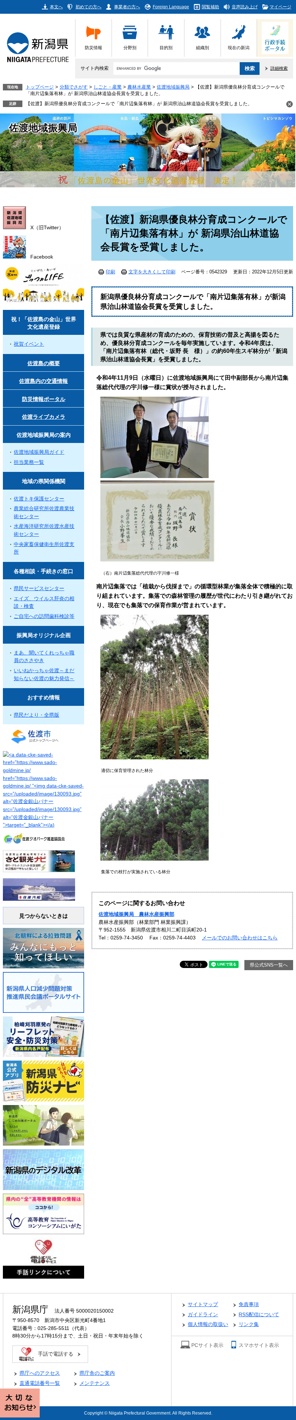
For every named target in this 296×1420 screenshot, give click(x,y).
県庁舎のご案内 (97, 1373)
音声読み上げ (245, 6)
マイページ (280, 6)
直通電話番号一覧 (39, 1383)
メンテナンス (94, 1383)
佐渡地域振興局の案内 (44, 435)
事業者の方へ (127, 6)
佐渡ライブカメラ (43, 417)
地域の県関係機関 (43, 481)
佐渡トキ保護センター (39, 499)
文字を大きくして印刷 (152, 271)
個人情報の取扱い (208, 1324)
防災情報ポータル (43, 399)
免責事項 (249, 1304)
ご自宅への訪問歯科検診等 (44, 616)
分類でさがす (74, 87)
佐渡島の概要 (43, 363)
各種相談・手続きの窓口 (43, 571)
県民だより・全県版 (36, 715)
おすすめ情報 (43, 697)
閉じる (289, 104)
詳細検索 (279, 68)
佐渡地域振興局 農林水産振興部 (136, 914)
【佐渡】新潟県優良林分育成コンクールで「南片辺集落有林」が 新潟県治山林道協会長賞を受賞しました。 (139, 103)
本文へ (56, 6)
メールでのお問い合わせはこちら (240, 938)
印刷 (110, 271)
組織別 (202, 47)
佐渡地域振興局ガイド (39, 452)
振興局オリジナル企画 (44, 635)
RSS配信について (259, 1314)
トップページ (40, 87)
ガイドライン (203, 1314)
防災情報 (93, 47)
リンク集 (249, 1324)
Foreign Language (171, 6)
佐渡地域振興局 (173, 87)
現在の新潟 (238, 47)
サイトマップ (203, 1304)
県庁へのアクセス (39, 1373)
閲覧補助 (210, 6)
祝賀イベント (29, 344)
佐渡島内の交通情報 (43, 381)
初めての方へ (88, 6)
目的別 (166, 47)
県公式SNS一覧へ (269, 965)
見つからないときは (43, 916)
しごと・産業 (107, 87)
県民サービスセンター (39, 588)
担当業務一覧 (29, 462)
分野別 (129, 47)
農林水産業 (139, 87)
